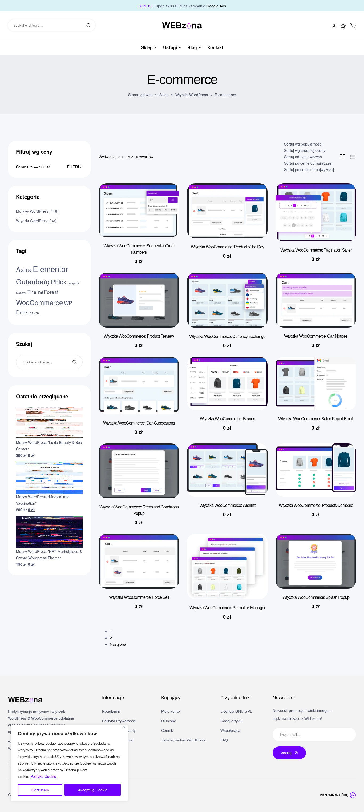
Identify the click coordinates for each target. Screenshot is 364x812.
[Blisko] (124, 727)
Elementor (50, 268)
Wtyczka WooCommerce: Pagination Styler (315, 250)
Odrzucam (40, 790)
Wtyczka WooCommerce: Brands (227, 418)
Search (88, 25)
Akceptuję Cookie (92, 790)
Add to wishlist (167, 198)
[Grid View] (342, 156)
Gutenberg (33, 281)
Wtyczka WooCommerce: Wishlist (227, 505)
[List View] (353, 156)
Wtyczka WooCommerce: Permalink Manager (227, 607)
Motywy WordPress (32, 211)
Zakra (34, 313)
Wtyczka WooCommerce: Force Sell (139, 597)
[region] (69, 763)
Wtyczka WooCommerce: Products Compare (316, 505)
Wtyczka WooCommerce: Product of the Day (227, 247)
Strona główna (140, 94)
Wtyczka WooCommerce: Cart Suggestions (139, 423)
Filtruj (75, 166)
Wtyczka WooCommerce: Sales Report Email (315, 418)
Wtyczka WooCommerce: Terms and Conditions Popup (139, 510)
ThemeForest (42, 291)
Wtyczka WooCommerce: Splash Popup (315, 597)
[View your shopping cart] (353, 26)
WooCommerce (39, 302)
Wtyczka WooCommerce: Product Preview (139, 336)
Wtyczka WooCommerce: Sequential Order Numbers (139, 249)
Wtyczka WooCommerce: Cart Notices (315, 336)
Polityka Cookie (43, 776)
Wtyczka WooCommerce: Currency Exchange (227, 336)
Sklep (164, 94)
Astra (24, 269)
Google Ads (216, 6)
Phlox (58, 281)
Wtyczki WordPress (191, 94)
